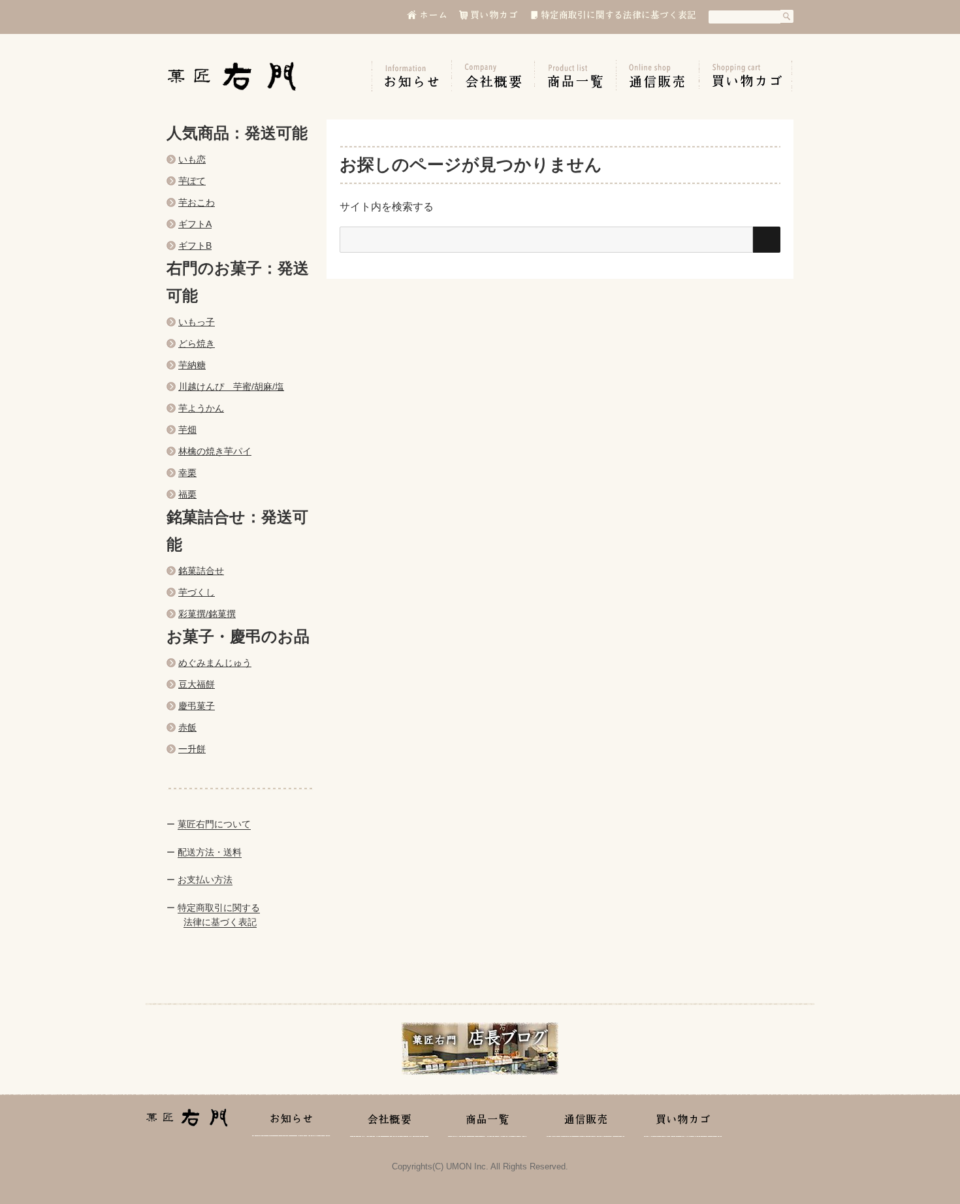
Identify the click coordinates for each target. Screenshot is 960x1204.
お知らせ (412, 75)
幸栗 (187, 472)
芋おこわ (196, 202)
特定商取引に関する (219, 907)
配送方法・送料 (210, 852)
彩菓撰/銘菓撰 (207, 614)
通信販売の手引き (657, 75)
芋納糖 (192, 365)
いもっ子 (196, 322)
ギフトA (195, 224)
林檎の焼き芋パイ (214, 451)
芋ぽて (192, 181)
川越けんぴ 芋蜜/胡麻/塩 (231, 386)
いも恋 (192, 159)
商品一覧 (575, 75)
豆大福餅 (196, 684)
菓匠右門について (214, 824)
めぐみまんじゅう (214, 662)
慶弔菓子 (196, 706)
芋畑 (187, 429)
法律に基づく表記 (220, 922)
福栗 (187, 494)
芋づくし (196, 592)
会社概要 (493, 75)
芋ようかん (201, 408)
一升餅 (192, 749)
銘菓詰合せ (201, 570)
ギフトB (195, 245)
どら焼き (196, 343)
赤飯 (187, 727)
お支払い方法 (205, 879)
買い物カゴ (745, 75)
